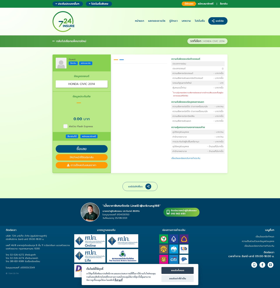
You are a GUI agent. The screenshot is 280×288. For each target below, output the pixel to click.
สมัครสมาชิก (86, 63)
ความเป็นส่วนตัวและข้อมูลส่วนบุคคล (258, 241)
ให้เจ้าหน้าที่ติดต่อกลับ (82, 157)
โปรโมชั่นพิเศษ (99, 4)
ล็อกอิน (224, 4)
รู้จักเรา (173, 21)
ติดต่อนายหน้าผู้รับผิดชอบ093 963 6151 (184, 212)
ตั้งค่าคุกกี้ (119, 280)
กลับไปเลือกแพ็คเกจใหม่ (70, 41)
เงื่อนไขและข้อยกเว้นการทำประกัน (185, 158)
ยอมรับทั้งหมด (177, 270)
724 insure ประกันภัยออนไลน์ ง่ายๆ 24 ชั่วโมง (63, 21)
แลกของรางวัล (156, 21)
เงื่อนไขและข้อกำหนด (265, 236)
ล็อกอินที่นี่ (72, 136)
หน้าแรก (139, 21)
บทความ (186, 21)
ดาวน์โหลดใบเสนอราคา (83, 165)
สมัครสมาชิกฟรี (199, 4)
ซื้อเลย (82, 149)
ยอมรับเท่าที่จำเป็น (177, 278)
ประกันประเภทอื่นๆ (68, 4)
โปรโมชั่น (200, 21)
